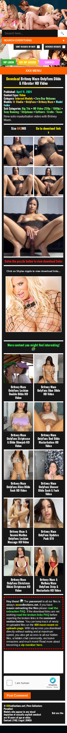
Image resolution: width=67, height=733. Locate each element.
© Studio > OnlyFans (24, 102)
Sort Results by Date (26, 46)
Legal (21, 720)
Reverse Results (53, 46)
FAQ (15, 720)
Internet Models (24, 98)
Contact (8, 720)
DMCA (29, 720)
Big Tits (26, 108)
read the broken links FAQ (32, 614)
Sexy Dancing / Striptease (19, 112)
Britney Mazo (46, 102)
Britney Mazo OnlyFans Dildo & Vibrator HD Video (40, 81)
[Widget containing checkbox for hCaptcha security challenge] (32, 683)
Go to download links (48, 130)
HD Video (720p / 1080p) (47, 108)
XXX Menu (34, 70)
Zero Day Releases (45, 98)
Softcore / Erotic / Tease (48, 112)
